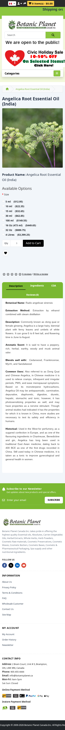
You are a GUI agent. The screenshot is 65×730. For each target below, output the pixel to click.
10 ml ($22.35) (15, 206)
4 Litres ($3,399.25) (18, 234)
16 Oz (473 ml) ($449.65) (21, 225)
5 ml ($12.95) (14, 201)
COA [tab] (53, 285)
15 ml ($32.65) (15, 211)
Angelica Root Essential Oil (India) (33, 89)
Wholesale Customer (12, 603)
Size (6, 194)
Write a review (40, 274)
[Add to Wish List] (5, 253)
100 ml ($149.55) (16, 220)
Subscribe (54, 499)
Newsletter (7, 645)
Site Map (6, 614)
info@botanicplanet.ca (21, 675)
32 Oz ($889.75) (16, 230)
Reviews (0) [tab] (32, 294)
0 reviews (27, 274)
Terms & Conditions (12, 592)
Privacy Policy (9, 587)
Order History (9, 639)
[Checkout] (25, 3)
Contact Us (8, 609)
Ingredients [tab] (37, 285)
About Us (7, 581)
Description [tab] (16, 286)
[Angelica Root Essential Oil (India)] (32, 139)
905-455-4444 (17, 671)
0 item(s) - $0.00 (42, 3)
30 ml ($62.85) (15, 215)
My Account (8, 634)
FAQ (4, 598)
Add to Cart (33, 243)
